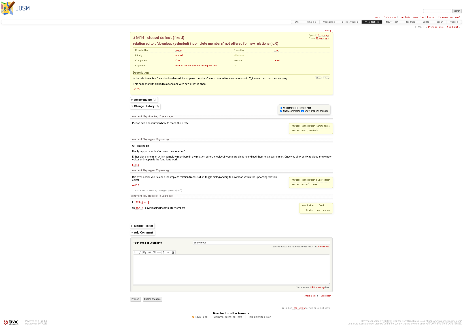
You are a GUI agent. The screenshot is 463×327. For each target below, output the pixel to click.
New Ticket (392, 22)
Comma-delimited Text (228, 317)
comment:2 (137, 139)
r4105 (136, 89)
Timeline (311, 22)
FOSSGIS (387, 321)
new (215, 65)
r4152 (135, 185)
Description (326, 296)
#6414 (139, 37)
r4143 (135, 165)
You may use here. (313, 287)
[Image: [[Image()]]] (173, 252)
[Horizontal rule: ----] (159, 252)
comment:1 (137, 116)
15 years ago (323, 35)
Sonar (440, 22)
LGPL (450, 323)
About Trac (418, 17)
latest (277, 60)
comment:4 (137, 195)
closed (153, 37)
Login (377, 17)
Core (177, 60)
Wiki (297, 22)
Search (454, 22)
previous (172, 190)
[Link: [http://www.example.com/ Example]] (149, 252)
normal (179, 55)
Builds (426, 22)
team (276, 50)
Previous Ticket (435, 27)
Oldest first (288, 107)
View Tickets (372, 22)
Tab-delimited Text (259, 317)
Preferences (390, 17)
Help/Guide (404, 17)
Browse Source (350, 22)
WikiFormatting (317, 287)
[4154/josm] (142, 202)
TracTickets (298, 308)
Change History (146, 106)
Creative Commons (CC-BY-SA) (390, 323)
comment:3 (137, 170)
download (195, 65)
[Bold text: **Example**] (135, 252)
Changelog (329, 22)
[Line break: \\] (168, 252)
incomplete (206, 65)
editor (187, 65)
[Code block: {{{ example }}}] (154, 252)
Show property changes (316, 111)
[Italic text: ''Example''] (140, 252)
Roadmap (410, 22)
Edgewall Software (37, 323)
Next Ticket (452, 27)
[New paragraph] (163, 252)
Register (431, 17)
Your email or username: (147, 242)
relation (179, 65)
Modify (328, 30)
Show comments (291, 111)
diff (179, 190)
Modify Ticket (143, 226)
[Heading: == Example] (145, 252)
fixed (178, 37)
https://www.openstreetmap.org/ (445, 321)
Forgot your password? (449, 17)
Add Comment (143, 232)
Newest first (305, 107)
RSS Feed (201, 317)
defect (166, 37)
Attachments (145, 99)
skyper (178, 50)
